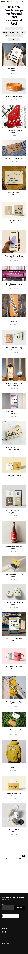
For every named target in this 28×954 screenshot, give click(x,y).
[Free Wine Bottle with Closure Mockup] (14, 374)
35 (20, 855)
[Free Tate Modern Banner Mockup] (14, 311)
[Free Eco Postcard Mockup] (14, 183)
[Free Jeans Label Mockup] (14, 152)
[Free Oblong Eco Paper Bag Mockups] (14, 502)
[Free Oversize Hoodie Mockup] (14, 757)
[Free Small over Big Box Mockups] (14, 789)
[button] (26, 2)
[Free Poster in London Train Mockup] (14, 406)
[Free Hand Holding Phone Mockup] (14, 247)
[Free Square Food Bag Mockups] (14, 215)
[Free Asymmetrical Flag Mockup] (14, 121)
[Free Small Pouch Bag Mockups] (14, 343)
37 (6, 858)
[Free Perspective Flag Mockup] (14, 693)
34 (17, 855)
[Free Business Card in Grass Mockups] (14, 725)
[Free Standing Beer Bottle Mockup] (14, 537)
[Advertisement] (14, 878)
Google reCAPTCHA (6, 913)
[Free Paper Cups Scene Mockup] (14, 820)
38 (9, 858)
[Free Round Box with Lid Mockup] (14, 597)
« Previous (6, 855)
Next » (20, 858)
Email (3, 904)
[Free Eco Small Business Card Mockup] (14, 438)
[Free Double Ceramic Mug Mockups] (14, 661)
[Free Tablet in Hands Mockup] (14, 59)
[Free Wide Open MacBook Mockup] (14, 569)
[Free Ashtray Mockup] (14, 90)
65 (16, 858)
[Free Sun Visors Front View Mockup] (14, 279)
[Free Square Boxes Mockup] (14, 470)
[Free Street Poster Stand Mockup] (14, 629)
